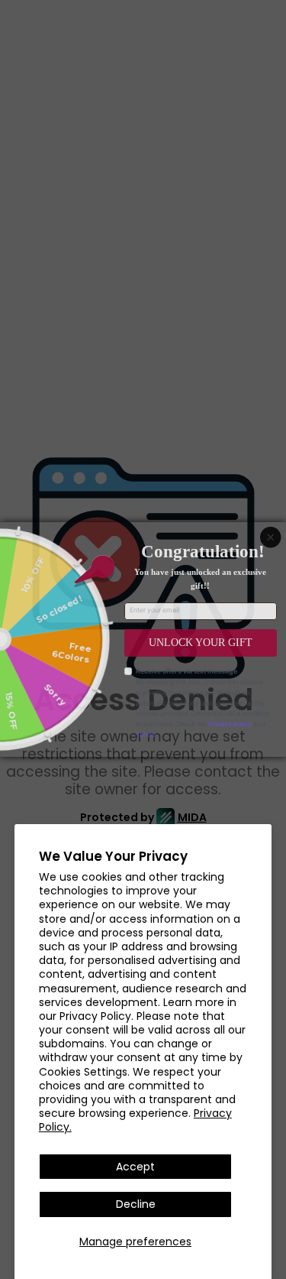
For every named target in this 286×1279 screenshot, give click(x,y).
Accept (135, 1166)
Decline (136, 1204)
